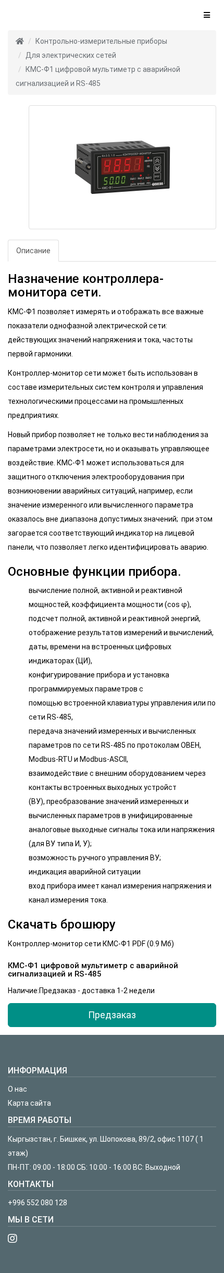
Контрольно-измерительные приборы (101, 41)
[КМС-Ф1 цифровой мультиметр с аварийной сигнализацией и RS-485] (122, 167)
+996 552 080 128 (37, 1202)
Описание (33, 250)
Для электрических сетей (71, 55)
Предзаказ (112, 1014)
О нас (17, 1089)
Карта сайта (29, 1103)
